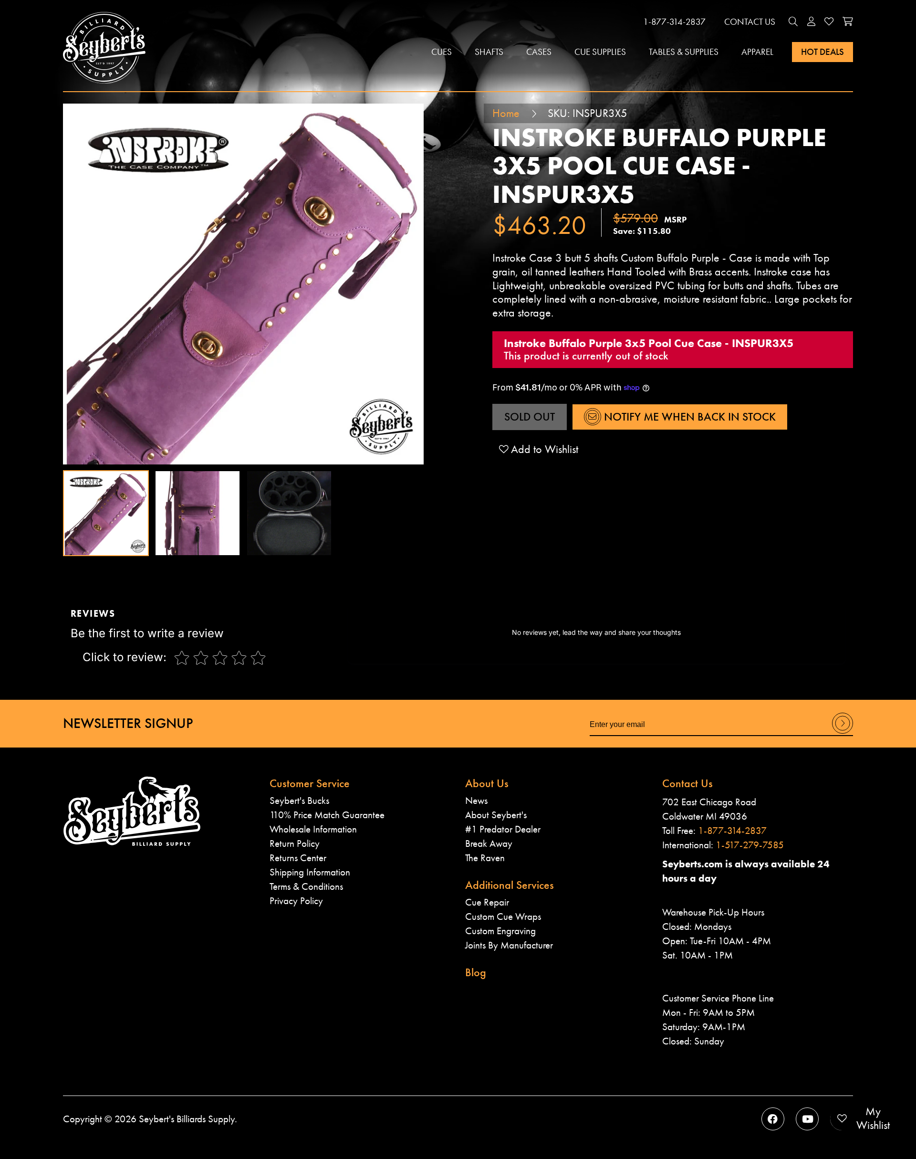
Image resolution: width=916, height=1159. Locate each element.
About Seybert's (496, 814)
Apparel (757, 52)
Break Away (488, 843)
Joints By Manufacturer (509, 944)
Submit (842, 733)
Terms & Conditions (306, 886)
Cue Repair (487, 902)
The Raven (485, 857)
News (476, 800)
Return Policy (295, 843)
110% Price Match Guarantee (327, 814)
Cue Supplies (600, 52)
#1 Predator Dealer (503, 828)
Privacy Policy (296, 900)
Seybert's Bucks (299, 800)
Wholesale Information (313, 828)
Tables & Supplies (683, 52)
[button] (793, 21)
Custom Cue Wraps (503, 916)
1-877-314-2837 (674, 22)
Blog (475, 972)
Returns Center (298, 857)
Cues (441, 52)
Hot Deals (822, 52)
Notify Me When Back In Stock (688, 416)
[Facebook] (772, 1118)
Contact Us (749, 22)
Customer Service (310, 783)
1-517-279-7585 (750, 844)
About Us (487, 783)
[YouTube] (807, 1118)
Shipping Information (310, 871)
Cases (539, 52)
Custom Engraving (500, 930)
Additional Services (509, 884)
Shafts (489, 52)
